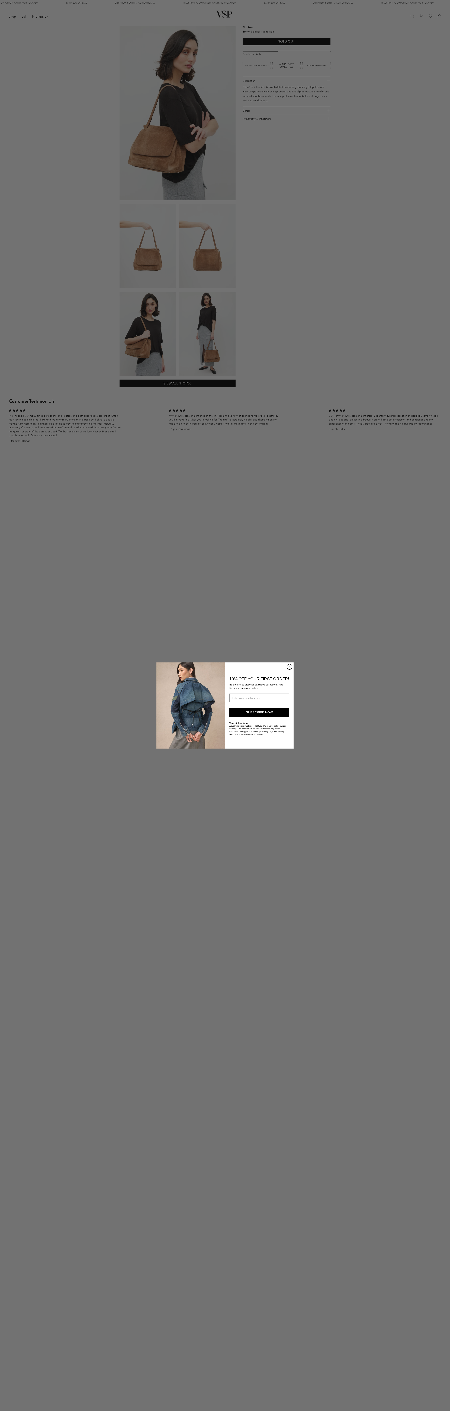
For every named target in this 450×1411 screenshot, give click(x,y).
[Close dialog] (289, 666)
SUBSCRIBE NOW (259, 712)
